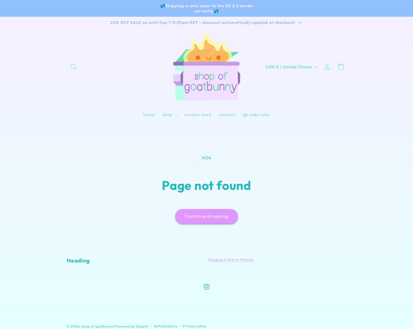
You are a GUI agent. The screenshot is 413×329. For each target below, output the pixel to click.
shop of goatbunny (97, 326)
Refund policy (165, 326)
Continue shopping (206, 216)
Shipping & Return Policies (231, 260)
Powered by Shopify (131, 326)
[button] (73, 67)
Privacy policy (194, 326)
